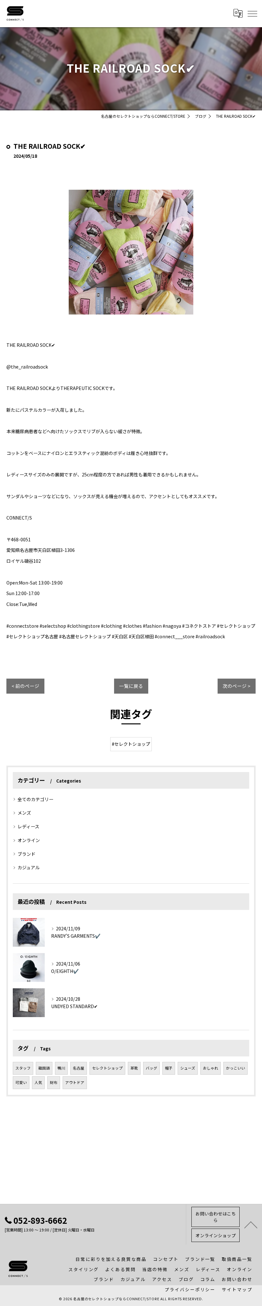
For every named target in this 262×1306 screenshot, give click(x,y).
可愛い (21, 1082)
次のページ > (236, 685)
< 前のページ (25, 685)
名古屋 (78, 1068)
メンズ (24, 812)
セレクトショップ (107, 1068)
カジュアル (29, 867)
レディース (28, 826)
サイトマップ (237, 1289)
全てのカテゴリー (35, 799)
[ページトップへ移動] (250, 1224)
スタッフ (23, 1068)
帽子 (169, 1068)
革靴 (134, 1068)
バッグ (151, 1068)
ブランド (26, 854)
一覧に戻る (131, 685)
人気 (38, 1082)
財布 (54, 1082)
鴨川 (61, 1068)
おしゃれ (210, 1068)
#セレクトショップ (131, 744)
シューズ (187, 1068)
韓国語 (44, 1068)
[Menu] (252, 13)
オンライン (29, 840)
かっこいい (235, 1068)
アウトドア (74, 1082)
